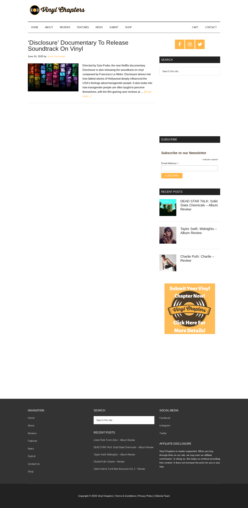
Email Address (169, 163)
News (31, 448)
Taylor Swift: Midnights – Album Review (114, 454)
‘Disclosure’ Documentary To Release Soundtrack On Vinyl (78, 45)
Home (31, 418)
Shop (31, 471)
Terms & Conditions (125, 496)
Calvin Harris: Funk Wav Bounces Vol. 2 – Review (119, 469)
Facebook (164, 418)
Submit (31, 456)
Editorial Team (162, 496)
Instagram (164, 425)
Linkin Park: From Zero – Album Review (114, 440)
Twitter (163, 433)
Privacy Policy (145, 496)
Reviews (32, 433)
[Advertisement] (189, 105)
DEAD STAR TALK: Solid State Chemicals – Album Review (199, 205)
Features (32, 441)
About (31, 425)
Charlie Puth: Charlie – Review (109, 461)
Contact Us (34, 464)
